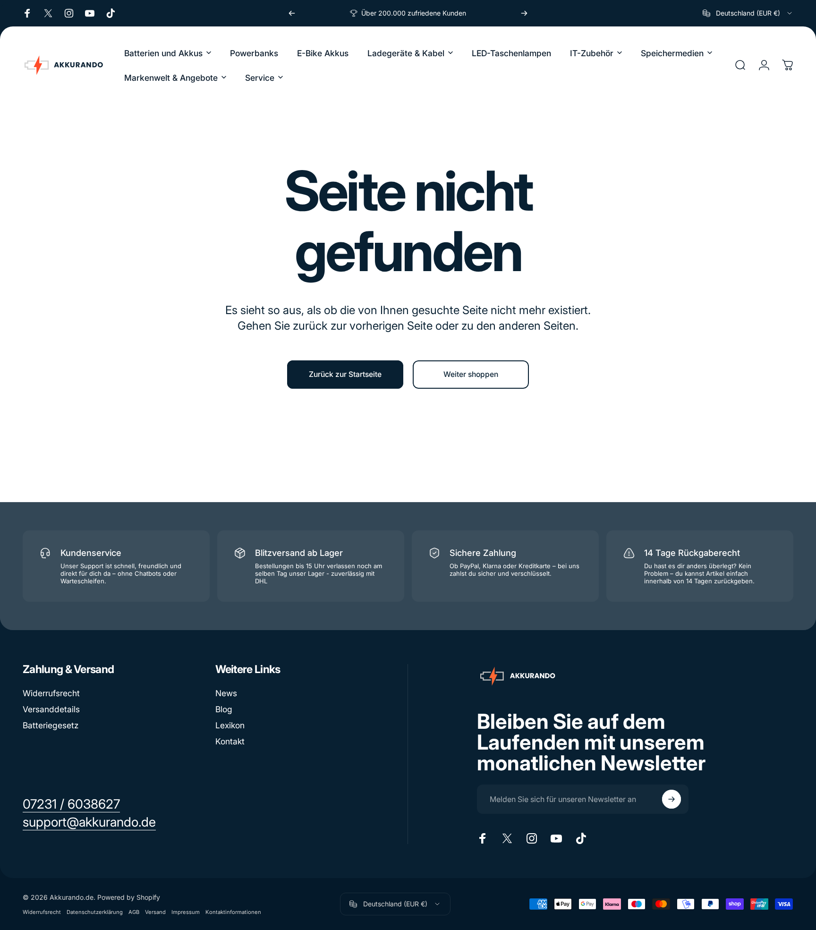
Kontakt (230, 741)
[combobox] (748, 13)
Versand (155, 912)
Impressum (185, 912)
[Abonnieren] (671, 799)
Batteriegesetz (50, 725)
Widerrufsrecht (51, 693)
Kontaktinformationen (233, 912)
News (226, 693)
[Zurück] (291, 13)
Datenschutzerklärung (95, 912)
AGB (133, 912)
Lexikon (230, 725)
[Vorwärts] (524, 13)
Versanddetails (51, 709)
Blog (223, 709)
